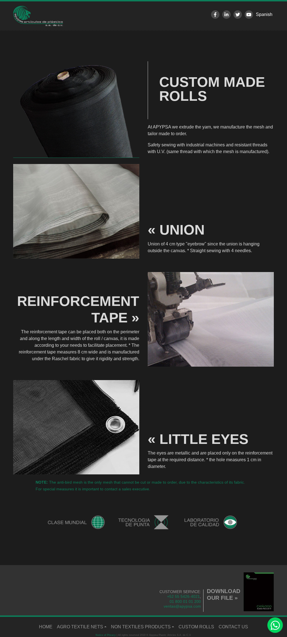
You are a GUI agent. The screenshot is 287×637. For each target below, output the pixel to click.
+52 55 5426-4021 (183, 596)
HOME (47, 626)
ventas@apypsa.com (182, 606)
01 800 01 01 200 (185, 601)
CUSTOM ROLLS (196, 626)
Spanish (264, 14)
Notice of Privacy (106, 635)
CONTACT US (233, 626)
